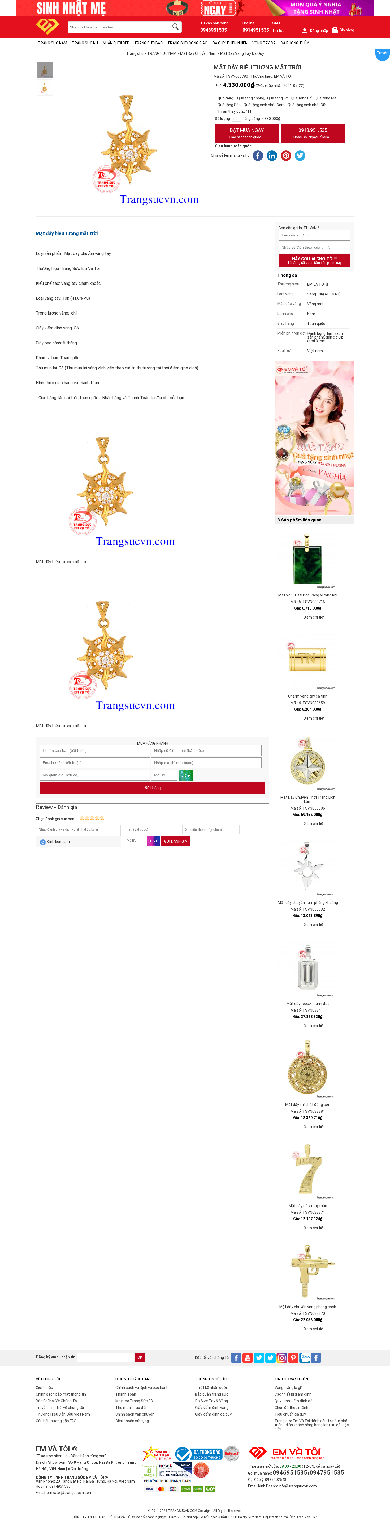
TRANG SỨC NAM (52, 43)
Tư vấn (382, 53)
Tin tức (278, 30)
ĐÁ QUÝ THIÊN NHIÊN (230, 43)
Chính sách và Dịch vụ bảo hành (141, 1388)
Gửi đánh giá (175, 841)
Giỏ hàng (344, 30)
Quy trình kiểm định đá (294, 1401)
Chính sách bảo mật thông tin (61, 1394)
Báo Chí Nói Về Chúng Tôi (57, 1401)
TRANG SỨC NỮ (85, 43)
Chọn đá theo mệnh (291, 1407)
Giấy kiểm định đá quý (213, 1414)
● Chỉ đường (78, 1469)
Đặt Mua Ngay (246, 133)
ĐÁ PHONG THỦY (294, 43)
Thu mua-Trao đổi (130, 1407)
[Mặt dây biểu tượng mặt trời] (45, 70)
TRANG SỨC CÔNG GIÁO (187, 43)
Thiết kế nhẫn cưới (211, 1388)
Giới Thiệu (44, 1388)
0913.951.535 (311, 133)
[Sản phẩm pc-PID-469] (314, 438)
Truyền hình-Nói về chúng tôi (60, 1407)
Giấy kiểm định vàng (211, 1407)
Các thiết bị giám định (293, 1394)
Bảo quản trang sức (211, 1394)
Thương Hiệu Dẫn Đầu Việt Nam (63, 1414)
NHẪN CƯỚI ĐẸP (116, 43)
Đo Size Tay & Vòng (211, 1401)
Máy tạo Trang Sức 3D (134, 1401)
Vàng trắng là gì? (289, 1388)
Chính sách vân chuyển (134, 1414)
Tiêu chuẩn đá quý (290, 1414)
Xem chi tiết (314, 617)
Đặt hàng (152, 787)
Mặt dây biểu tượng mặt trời (67, 233)
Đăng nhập (319, 30)
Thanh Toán (125, 1394)
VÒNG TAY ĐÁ (264, 43)
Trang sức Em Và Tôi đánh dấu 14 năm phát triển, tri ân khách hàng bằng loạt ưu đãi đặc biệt (312, 1425)
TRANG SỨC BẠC (148, 43)
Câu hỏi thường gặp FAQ (56, 1421)
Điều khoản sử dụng (132, 1421)
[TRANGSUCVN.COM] (47, 33)
